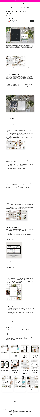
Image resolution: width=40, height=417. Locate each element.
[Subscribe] (26, 401)
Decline (28, 414)
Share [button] (7, 25)
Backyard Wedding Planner (10, 137)
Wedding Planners (32, 389)
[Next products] (33, 18)
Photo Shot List (18, 281)
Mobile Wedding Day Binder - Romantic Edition (35, 355)
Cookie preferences (35, 414)
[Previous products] (31, 18)
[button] (9, 3)
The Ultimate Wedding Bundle (13, 20)
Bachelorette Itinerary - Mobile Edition (4, 371)
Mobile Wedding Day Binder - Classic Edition (25, 355)
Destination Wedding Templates (20, 390)
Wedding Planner (15, 67)
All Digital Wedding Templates (7, 390)
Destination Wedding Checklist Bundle (35, 371)
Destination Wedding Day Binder (15, 355)
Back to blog (20, 342)
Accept (19, 414)
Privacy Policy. (29, 412)
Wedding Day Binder (5, 354)
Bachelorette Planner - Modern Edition (15, 371)
